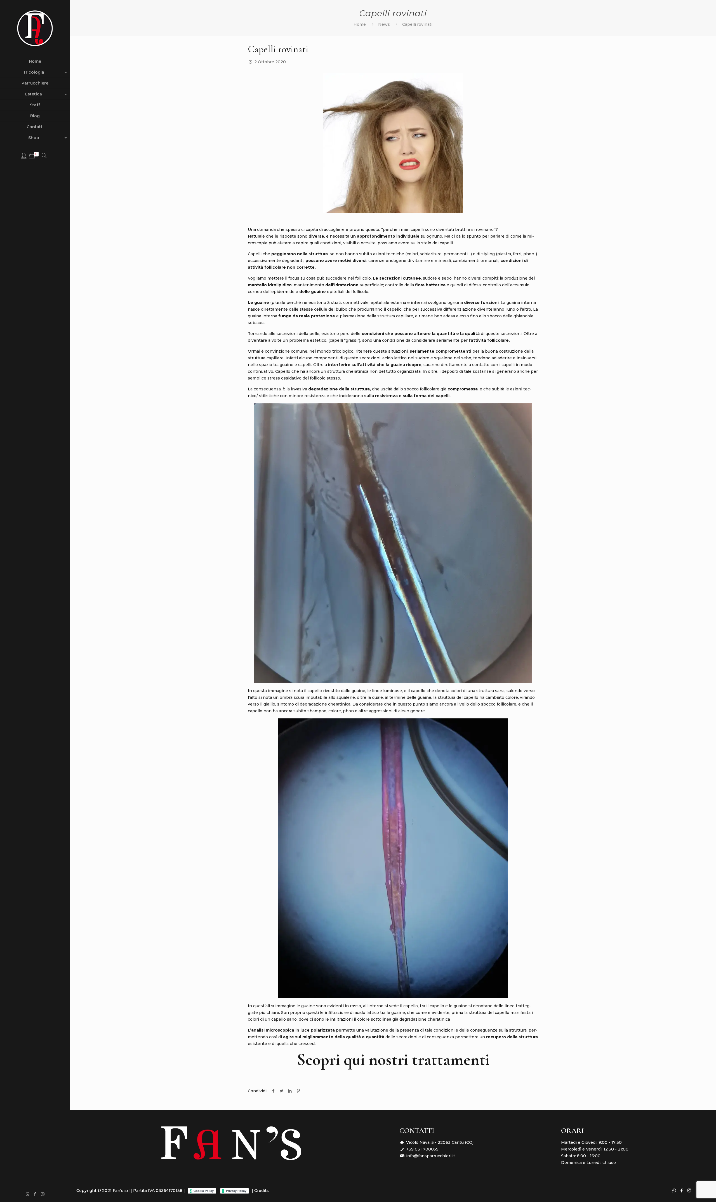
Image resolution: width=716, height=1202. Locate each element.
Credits (261, 1190)
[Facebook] (35, 1194)
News (384, 24)
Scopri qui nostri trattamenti (393, 1059)
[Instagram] (43, 1194)
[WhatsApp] (27, 1194)
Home (360, 24)
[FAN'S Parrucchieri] (35, 28)
